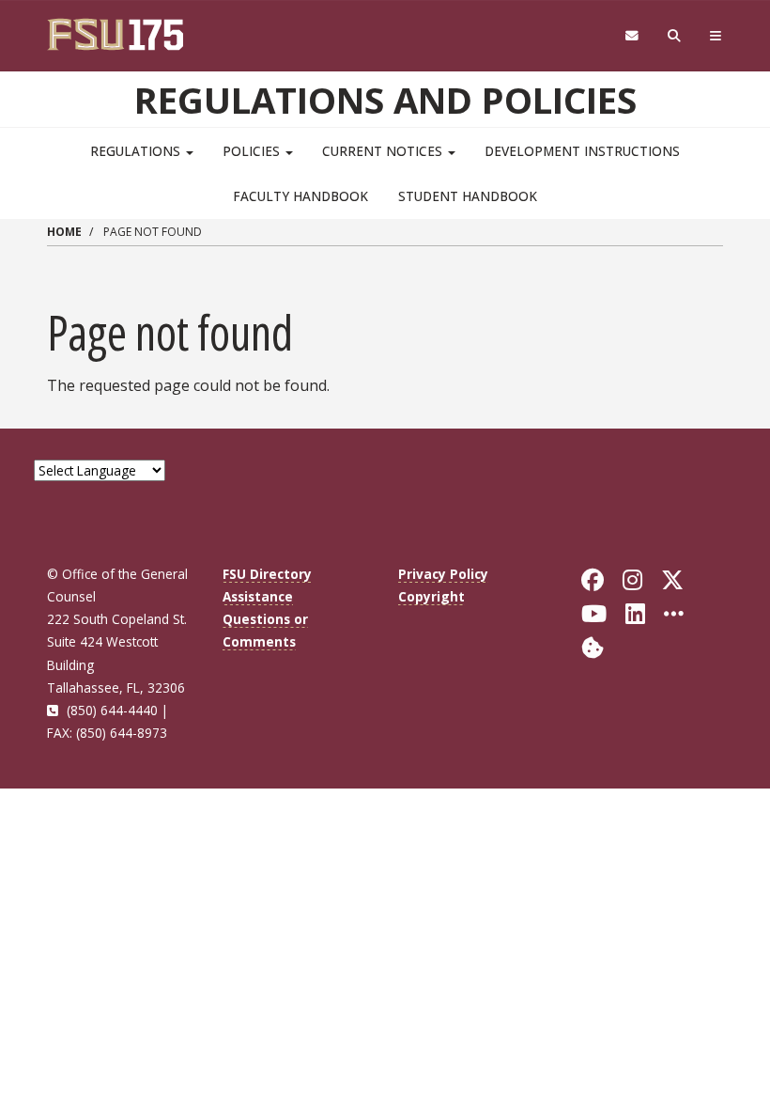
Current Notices (384, 151)
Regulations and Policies (385, 99)
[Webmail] (631, 36)
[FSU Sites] (716, 36)
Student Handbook (467, 196)
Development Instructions (582, 151)
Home (64, 232)
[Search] (674, 36)
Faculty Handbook (300, 196)
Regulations (137, 151)
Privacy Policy (443, 574)
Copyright (431, 596)
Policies (253, 151)
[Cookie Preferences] (592, 646)
